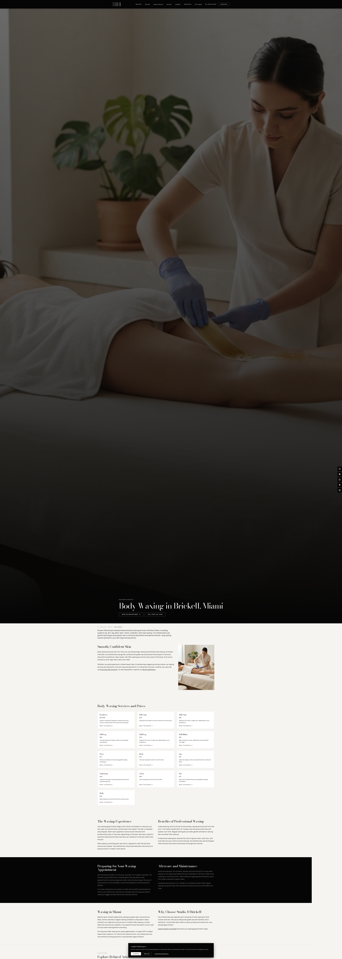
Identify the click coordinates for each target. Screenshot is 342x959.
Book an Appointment (130, 614)
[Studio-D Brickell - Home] (117, 4)
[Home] (98, 626)
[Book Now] (339, 490)
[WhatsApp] (339, 479)
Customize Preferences (161, 954)
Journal (178, 4)
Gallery (169, 4)
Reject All (147, 954)
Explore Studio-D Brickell (167, 929)
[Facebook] (339, 474)
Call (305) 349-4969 (155, 614)
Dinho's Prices (158, 4)
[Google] (339, 485)
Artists (147, 4)
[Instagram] (339, 469)
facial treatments (148, 669)
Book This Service (106, 726)
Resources (187, 4)
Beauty (110, 627)
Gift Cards (198, 4)
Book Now (224, 4)
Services (139, 4)
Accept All (136, 954)
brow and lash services (108, 669)
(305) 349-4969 (211, 4)
